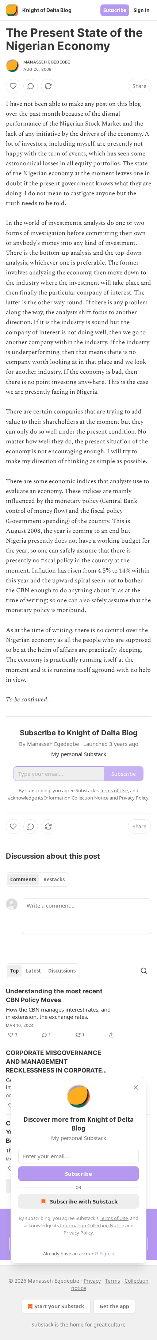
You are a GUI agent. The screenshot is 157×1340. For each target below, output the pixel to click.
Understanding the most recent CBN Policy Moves (54, 995)
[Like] (13, 86)
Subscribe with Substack (84, 1201)
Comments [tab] (23, 879)
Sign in (142, 10)
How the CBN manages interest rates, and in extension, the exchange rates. (58, 1013)
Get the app (114, 1306)
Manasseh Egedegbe (46, 62)
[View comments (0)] (30, 86)
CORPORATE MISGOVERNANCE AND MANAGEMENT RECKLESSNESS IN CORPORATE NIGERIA (54, 1062)
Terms (112, 1280)
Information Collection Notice (92, 1225)
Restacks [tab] (54, 879)
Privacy (92, 1280)
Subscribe (114, 10)
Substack (42, 1324)
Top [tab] (14, 970)
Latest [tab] (33, 970)
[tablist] (37, 879)
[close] (136, 1087)
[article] (78, 1013)
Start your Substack (59, 1306)
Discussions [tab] (62, 970)
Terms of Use (114, 1218)
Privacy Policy (78, 1232)
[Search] (144, 970)
